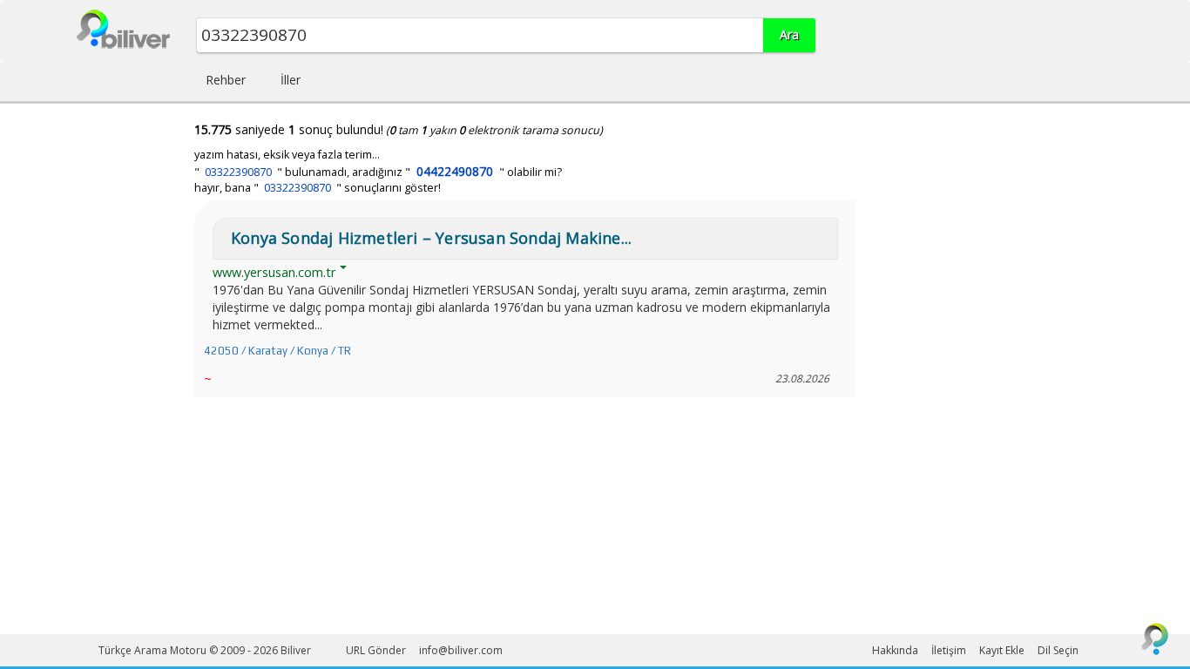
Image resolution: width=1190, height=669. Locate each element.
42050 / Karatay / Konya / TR (277, 350)
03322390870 (238, 172)
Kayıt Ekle (1001, 650)
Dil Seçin (1058, 650)
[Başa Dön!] (1155, 638)
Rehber (226, 79)
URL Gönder (376, 650)
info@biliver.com (461, 650)
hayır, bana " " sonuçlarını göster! (317, 187)
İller (291, 79)
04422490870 (454, 171)
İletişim (948, 650)
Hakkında (895, 650)
